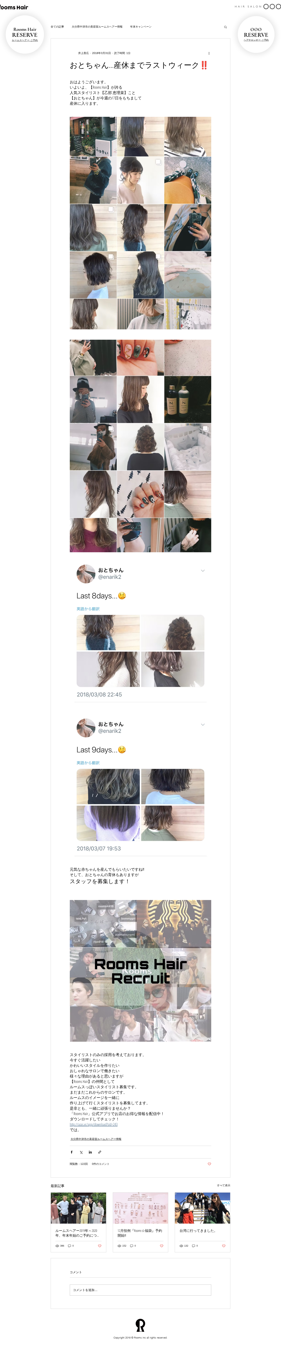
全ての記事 (57, 26)
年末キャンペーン (141, 26)
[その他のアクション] (209, 53)
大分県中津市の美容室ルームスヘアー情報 (97, 26)
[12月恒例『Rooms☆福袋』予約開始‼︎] (140, 1208)
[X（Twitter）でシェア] (81, 1152)
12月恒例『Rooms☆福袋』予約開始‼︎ (140, 1233)
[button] (225, 26)
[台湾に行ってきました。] (202, 1208)
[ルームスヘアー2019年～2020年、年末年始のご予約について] (78, 1208)
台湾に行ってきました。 (198, 1230)
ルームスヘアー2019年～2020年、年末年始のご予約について (77, 1233)
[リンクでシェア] (100, 1152)
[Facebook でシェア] (71, 1152)
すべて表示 (223, 1185)
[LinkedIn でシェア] (90, 1152)
